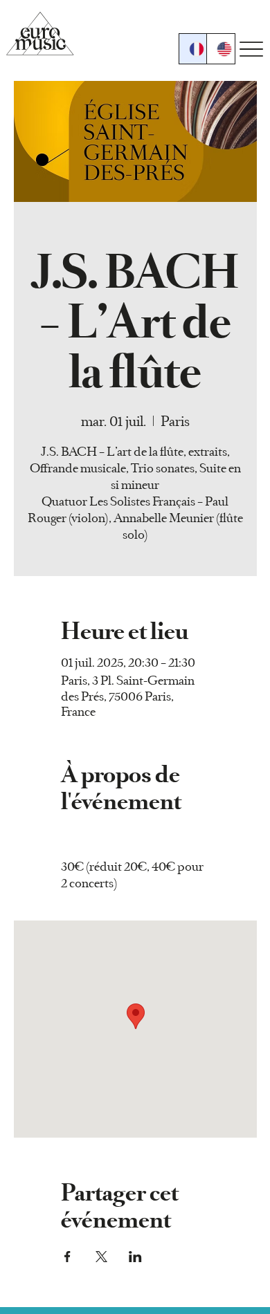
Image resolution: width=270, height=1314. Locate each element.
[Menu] (252, 49)
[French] (193, 49)
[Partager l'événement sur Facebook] (67, 1256)
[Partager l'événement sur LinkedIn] (135, 1256)
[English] (220, 49)
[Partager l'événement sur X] (101, 1256)
